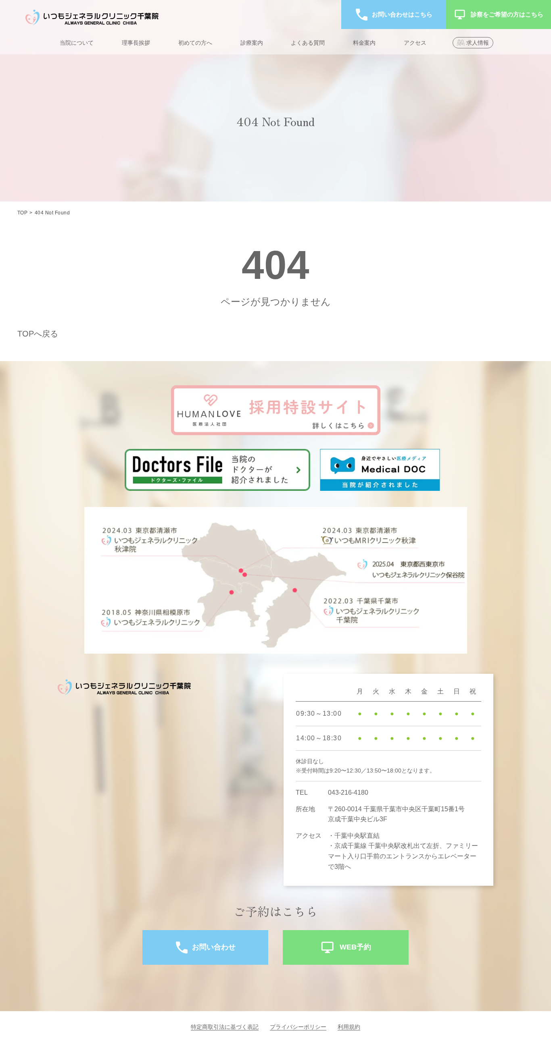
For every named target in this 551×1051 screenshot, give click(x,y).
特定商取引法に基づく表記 (225, 1027)
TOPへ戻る (37, 333)
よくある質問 (308, 42)
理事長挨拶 (136, 42)
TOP (22, 213)
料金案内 (364, 42)
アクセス (415, 42)
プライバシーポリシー (298, 1027)
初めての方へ (195, 42)
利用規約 (349, 1027)
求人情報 (477, 42)
